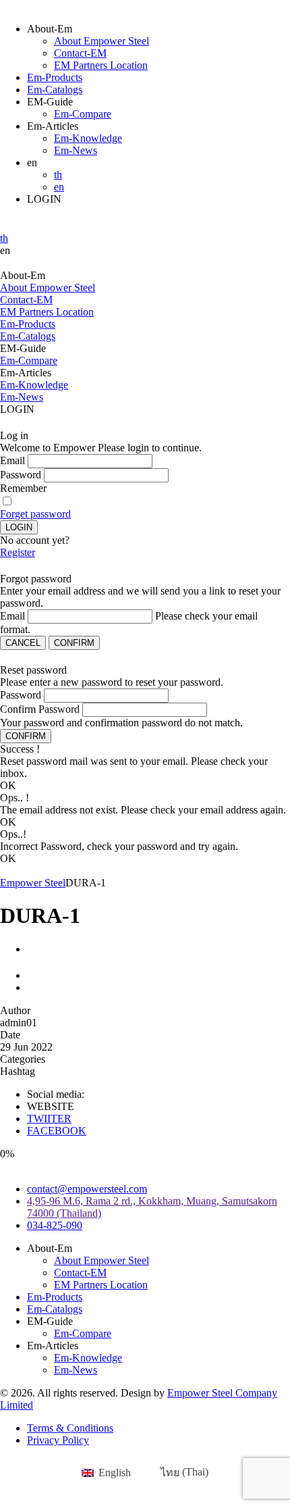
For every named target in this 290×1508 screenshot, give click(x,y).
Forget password (35, 514)
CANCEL (22, 643)
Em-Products (54, 77)
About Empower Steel (101, 41)
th (58, 174)
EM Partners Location (101, 65)
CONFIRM (74, 643)
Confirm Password (40, 709)
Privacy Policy (58, 1440)
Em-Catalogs (54, 89)
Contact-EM (80, 53)
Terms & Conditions (70, 1428)
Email (12, 460)
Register (17, 552)
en (59, 187)
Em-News (75, 150)
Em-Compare (82, 114)
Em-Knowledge (88, 138)
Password (20, 474)
